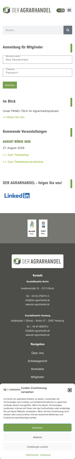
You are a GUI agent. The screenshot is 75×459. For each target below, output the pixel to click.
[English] (61, 8)
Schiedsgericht (37, 361)
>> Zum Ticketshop (16, 155)
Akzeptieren (37, 427)
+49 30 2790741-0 (40, 296)
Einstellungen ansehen (37, 446)
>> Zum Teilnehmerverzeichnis (23, 161)
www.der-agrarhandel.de (38, 304)
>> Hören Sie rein (14, 117)
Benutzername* (13, 56)
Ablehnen (37, 437)
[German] (58, 10)
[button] (70, 390)
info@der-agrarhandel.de (37, 300)
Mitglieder (37, 377)
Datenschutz (32, 454)
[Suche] (67, 30)
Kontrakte (37, 369)
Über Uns (37, 353)
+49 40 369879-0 (39, 326)
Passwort (10, 69)
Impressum (45, 454)
